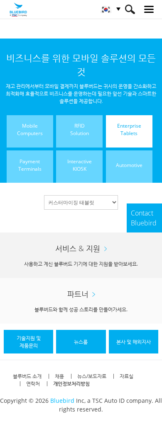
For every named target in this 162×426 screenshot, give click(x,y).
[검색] (129, 9)
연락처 (33, 383)
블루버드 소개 (27, 376)
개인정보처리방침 (71, 383)
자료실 (126, 376)
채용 (59, 376)
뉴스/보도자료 (91, 376)
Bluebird (62, 400)
